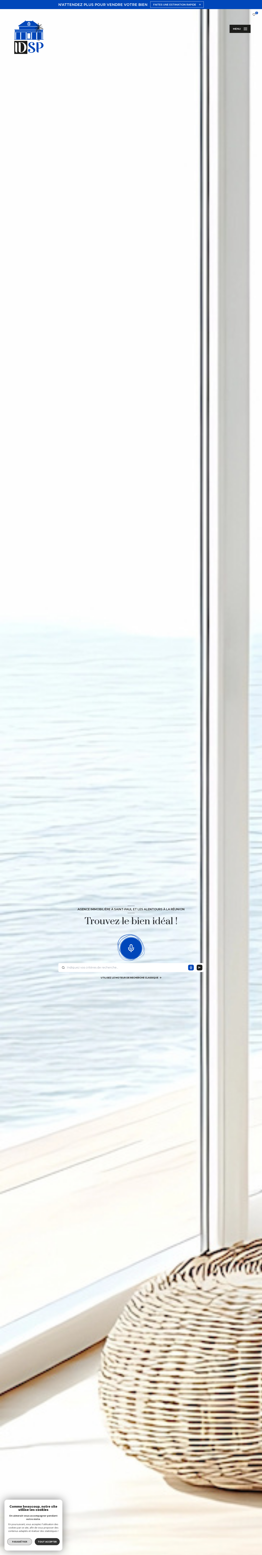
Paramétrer (19, 1541)
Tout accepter (47, 1541)
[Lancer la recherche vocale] (131, 947)
